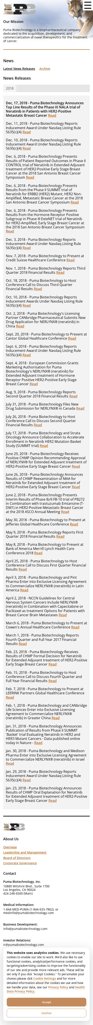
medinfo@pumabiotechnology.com (28, 913)
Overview (10, 847)
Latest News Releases (19, 68)
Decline (46, 1013)
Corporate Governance (20, 863)
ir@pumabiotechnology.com (23, 945)
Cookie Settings (44, 979)
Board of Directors (16, 858)
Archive (44, 68)
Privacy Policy (58, 987)
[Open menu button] (88, 5)
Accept (46, 1002)
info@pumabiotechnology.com (25, 929)
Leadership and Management (24, 852)
